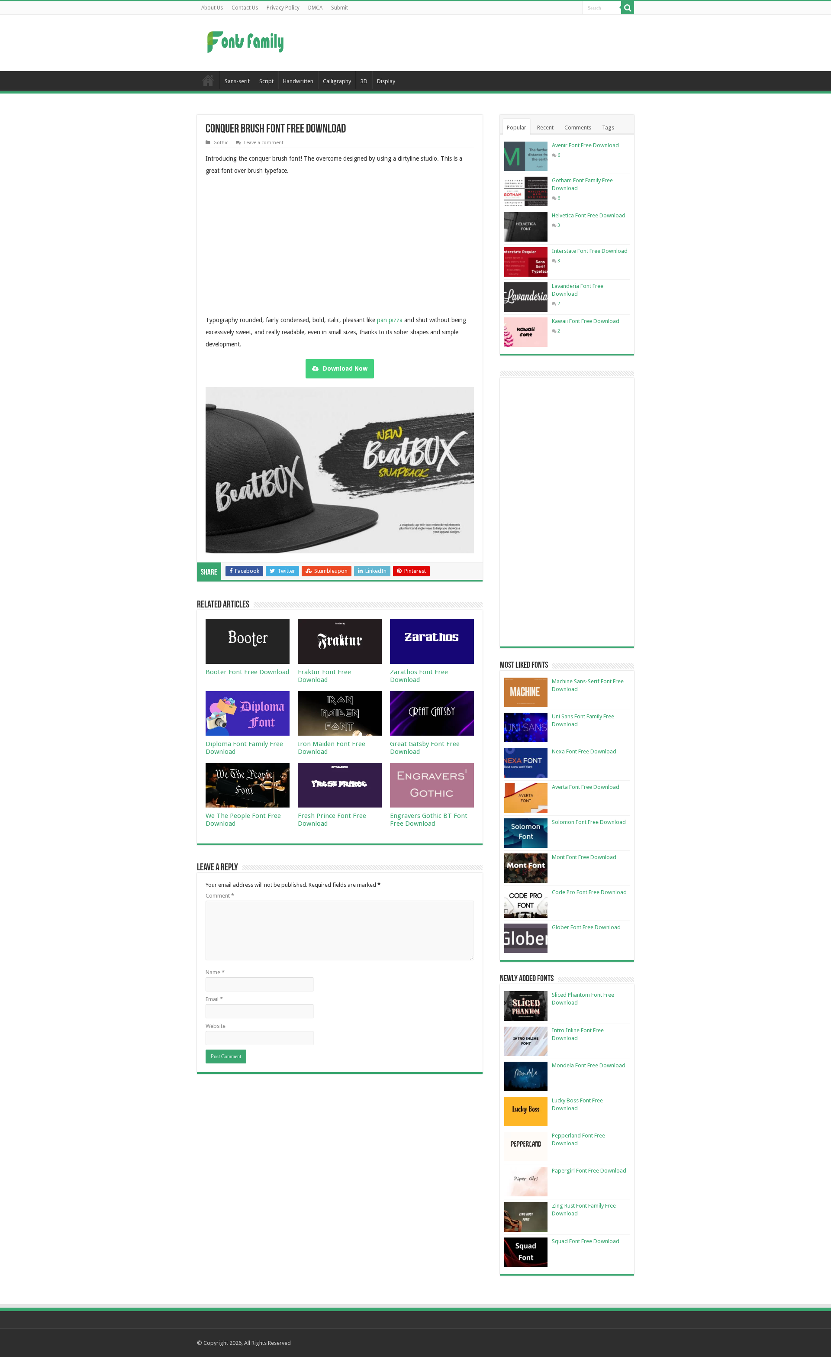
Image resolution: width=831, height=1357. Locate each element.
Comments (577, 127)
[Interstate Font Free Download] (526, 262)
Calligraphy (337, 81)
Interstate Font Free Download (590, 251)
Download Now (345, 368)
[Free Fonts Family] (246, 40)
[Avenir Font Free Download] (526, 156)
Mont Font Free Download (584, 857)
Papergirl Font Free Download (589, 1170)
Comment (220, 895)
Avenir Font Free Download (585, 145)
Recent (545, 127)
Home (208, 80)
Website (215, 1026)
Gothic (220, 142)
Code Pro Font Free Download (589, 892)
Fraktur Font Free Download (324, 676)
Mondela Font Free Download (588, 1065)
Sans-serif (237, 81)
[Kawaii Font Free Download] (526, 332)
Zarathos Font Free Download (419, 676)
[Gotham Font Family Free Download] (526, 191)
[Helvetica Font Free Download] (526, 226)
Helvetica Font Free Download (588, 215)
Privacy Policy (283, 8)
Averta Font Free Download (585, 787)
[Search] (627, 7)
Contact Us (245, 8)
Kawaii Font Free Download (585, 321)
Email (214, 999)
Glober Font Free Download (586, 927)
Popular (516, 127)
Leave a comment (263, 142)
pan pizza (390, 320)
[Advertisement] (470, 42)
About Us (212, 8)
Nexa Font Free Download (584, 751)
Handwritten (298, 81)
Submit (339, 8)
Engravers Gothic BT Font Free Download (428, 819)
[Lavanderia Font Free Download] (526, 297)
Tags (608, 127)
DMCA (315, 8)
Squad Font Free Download (585, 1241)
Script (266, 81)
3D (364, 81)
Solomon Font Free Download (589, 822)
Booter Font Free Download (247, 672)
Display (386, 81)
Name (215, 972)
